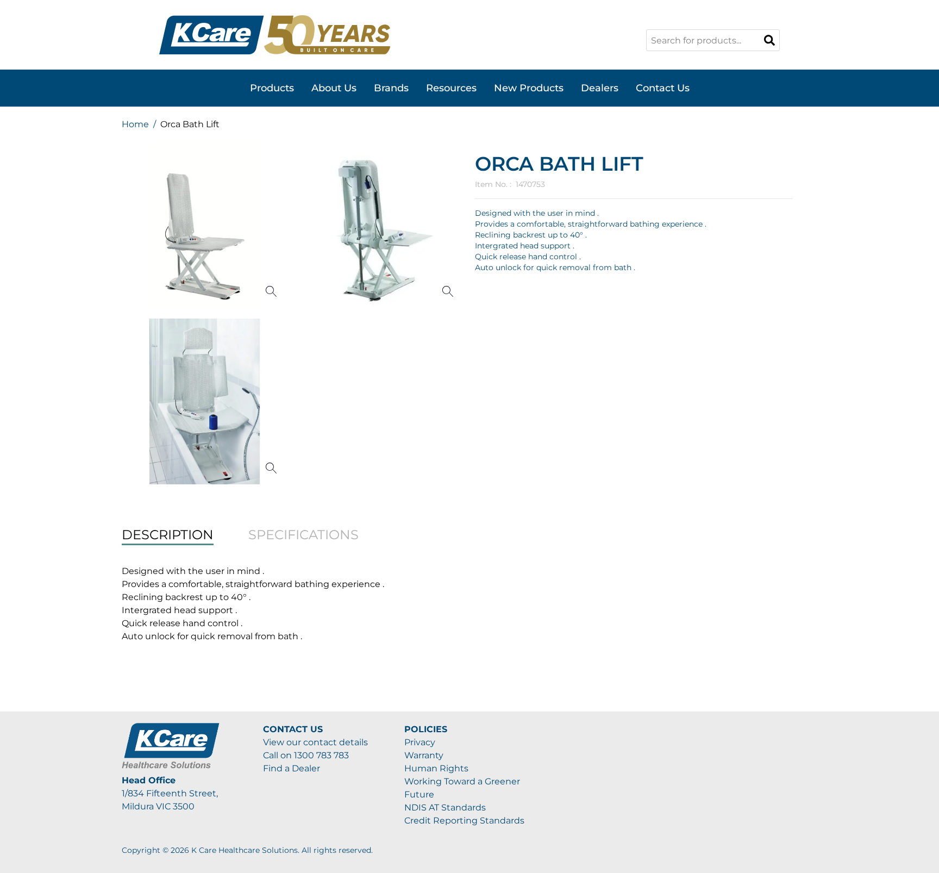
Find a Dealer (291, 768)
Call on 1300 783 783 (306, 755)
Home (135, 124)
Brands (391, 88)
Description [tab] (168, 534)
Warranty (423, 755)
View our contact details (315, 742)
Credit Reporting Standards (464, 820)
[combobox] (713, 40)
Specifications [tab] (303, 534)
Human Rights (436, 768)
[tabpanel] (469, 604)
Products (272, 88)
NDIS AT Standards (445, 807)
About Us (333, 88)
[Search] (769, 40)
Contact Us (663, 88)
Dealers (599, 88)
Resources (451, 88)
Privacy (419, 742)
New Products (529, 88)
